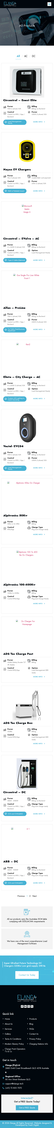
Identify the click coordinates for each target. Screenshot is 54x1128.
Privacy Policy (35, 1039)
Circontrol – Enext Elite (20, 100)
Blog (31, 1023)
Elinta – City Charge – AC (21, 377)
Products (33, 1019)
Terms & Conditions (13, 1039)
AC (26, 56)
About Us (9, 1023)
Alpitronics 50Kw (15, 515)
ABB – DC (10, 861)
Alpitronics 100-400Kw (19, 584)
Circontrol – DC (14, 792)
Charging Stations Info (38, 1043)
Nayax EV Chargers (17, 169)
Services (8, 1029)
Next (34, 896)
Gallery (8, 1033)
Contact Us (33, 1033)
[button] (49, 4)
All (18, 56)
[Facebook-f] (22, 1006)
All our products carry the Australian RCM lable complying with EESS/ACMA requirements (27, 920)
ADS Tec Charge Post (18, 654)
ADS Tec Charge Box (18, 723)
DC (33, 56)
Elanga (13, 1123)
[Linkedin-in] (25, 1006)
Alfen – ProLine (14, 308)
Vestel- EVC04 (13, 446)
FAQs (31, 1029)
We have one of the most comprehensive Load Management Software (27, 942)
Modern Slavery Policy (14, 1043)
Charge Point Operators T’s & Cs (15, 1050)
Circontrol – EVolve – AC (21, 238)
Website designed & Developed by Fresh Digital (33, 1124)
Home (7, 1019)
